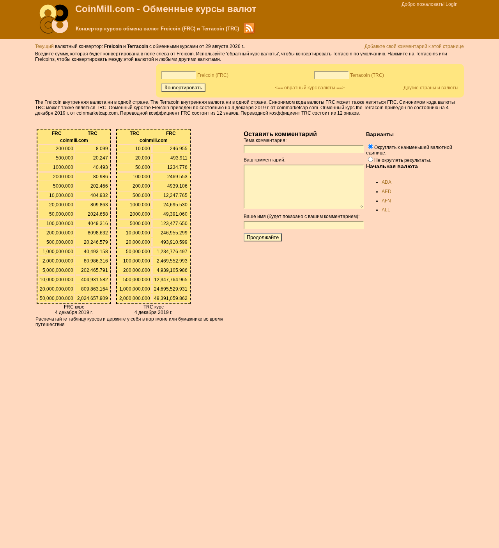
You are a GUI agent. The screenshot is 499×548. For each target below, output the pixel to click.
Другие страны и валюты (430, 87)
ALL (386, 210)
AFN (386, 201)
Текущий (44, 46)
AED (386, 191)
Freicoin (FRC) (212, 75)
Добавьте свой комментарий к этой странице (414, 46)
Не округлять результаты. (402, 160)
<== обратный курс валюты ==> (310, 87)
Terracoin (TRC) (367, 75)
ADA (386, 182)
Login (452, 4)
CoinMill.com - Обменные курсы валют (166, 9)
